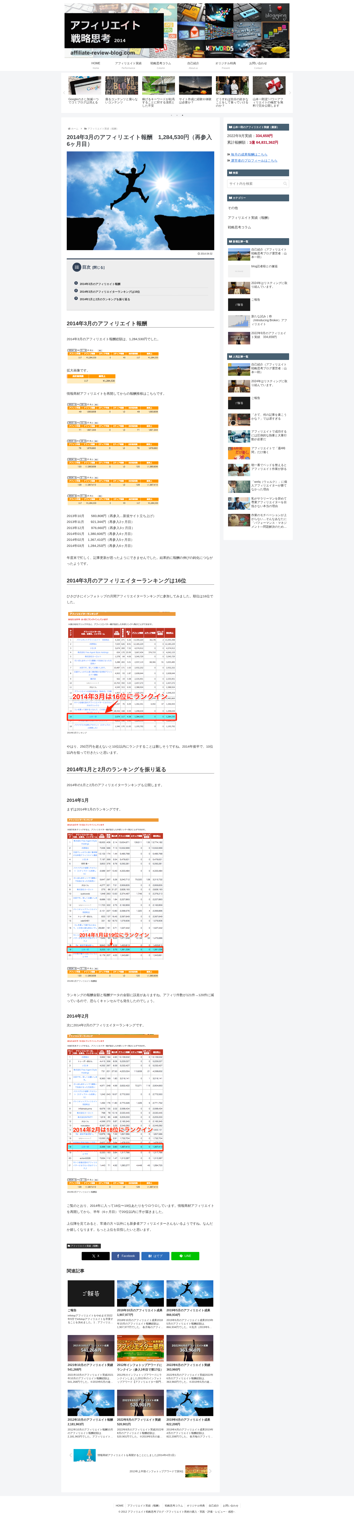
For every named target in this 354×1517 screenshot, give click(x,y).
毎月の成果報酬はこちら (249, 154)
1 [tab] (171, 115)
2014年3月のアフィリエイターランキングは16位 (110, 291)
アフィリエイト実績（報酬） (85, 1246)
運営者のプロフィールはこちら (253, 160)
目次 (86, 267)
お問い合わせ (230, 1505)
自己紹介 (214, 1505)
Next (290, 93)
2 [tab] (177, 115)
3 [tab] (182, 115)
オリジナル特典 (196, 1505)
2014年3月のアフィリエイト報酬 (100, 284)
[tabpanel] (84, 92)
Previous (64, 93)
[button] (285, 184)
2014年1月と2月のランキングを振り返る (105, 299)
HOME (120, 1505)
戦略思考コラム (174, 1505)
